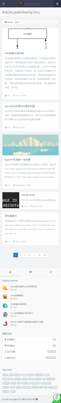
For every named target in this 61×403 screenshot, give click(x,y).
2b (46, 387)
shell (25, 379)
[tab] (10, 272)
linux (5, 375)
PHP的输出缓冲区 (14, 53)
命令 (12, 387)
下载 (31, 379)
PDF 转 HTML (28, 195)
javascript (50, 379)
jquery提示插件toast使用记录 (23, 286)
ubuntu (18, 379)
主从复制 (35, 383)
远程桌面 (26, 387)
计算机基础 (7, 379)
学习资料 (52, 387)
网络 (46, 375)
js (43, 379)
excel (13, 383)
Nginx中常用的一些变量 (18, 159)
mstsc (35, 387)
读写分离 (25, 383)
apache (6, 383)
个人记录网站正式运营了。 (22, 313)
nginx (30, 375)
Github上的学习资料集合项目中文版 (26, 321)
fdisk (13, 391)
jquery (5, 387)
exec (18, 387)
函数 (24, 375)
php (11, 375)
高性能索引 (11, 215)
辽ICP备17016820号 (26, 399)
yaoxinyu (38, 375)
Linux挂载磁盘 (16, 295)
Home (9, 22)
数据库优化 (45, 383)
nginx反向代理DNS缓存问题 (20, 106)
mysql (17, 375)
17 (39, 255)
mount (6, 391)
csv (41, 387)
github (37, 379)
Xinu (9, 95)
